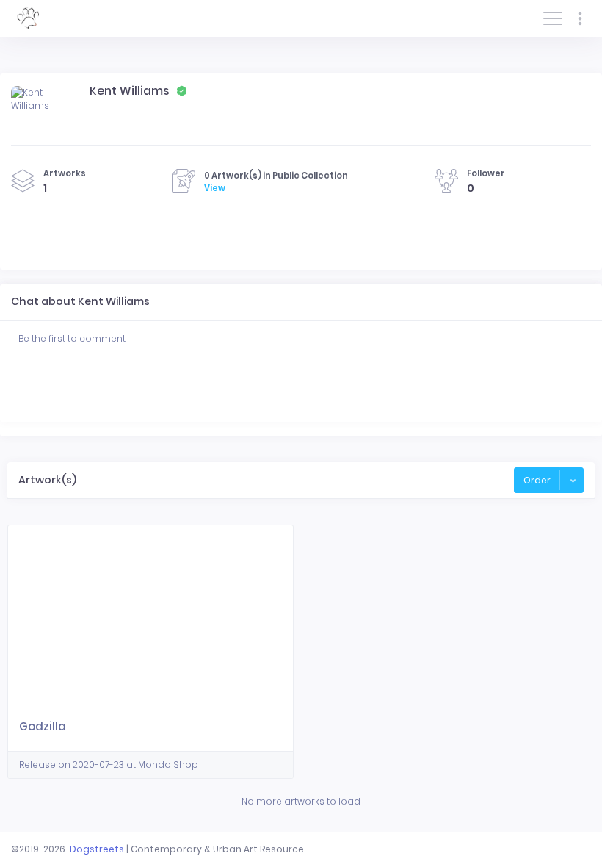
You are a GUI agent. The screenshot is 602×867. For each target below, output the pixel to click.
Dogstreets (97, 849)
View (214, 188)
